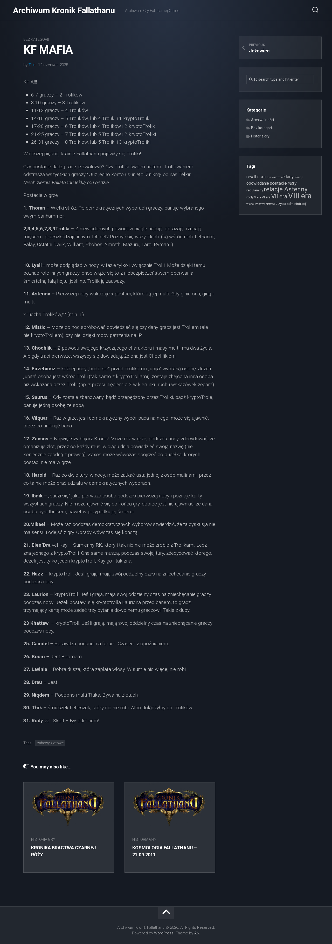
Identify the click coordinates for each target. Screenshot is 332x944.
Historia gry (43, 839)
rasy (292, 183)
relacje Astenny (285, 189)
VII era (279, 196)
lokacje (298, 177)
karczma (277, 177)
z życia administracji (291, 204)
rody (249, 197)
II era (258, 176)
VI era (266, 197)
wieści (250, 204)
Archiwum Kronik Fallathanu (64, 10)
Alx (196, 933)
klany (288, 176)
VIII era (300, 195)
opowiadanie (257, 183)
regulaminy (254, 190)
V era (257, 197)
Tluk (32, 65)
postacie (278, 183)
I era (249, 177)
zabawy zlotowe (50, 743)
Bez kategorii (36, 39)
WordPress (164, 933)
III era (267, 177)
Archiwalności (262, 120)
